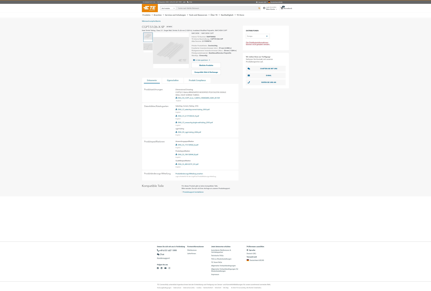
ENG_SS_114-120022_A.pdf (188, 145)
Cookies (199, 288)
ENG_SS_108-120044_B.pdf (188, 154)
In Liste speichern (201, 60)
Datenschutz (177, 288)
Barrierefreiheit (208, 288)
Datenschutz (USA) (188, 288)
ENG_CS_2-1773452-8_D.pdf (188, 116)
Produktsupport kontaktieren (193, 192)
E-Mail (268, 75)
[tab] (152, 81)
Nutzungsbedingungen (164, 288)
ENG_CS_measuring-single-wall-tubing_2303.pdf (195, 122)
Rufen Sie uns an (268, 82)
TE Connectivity (150, 8)
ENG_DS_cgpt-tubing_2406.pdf (189, 132)
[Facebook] (159, 268)
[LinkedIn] (162, 268)
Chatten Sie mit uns (268, 69)
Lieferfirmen (191, 253)
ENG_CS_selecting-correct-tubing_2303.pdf (194, 109)
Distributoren (192, 250)
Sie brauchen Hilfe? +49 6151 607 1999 (169, 2)
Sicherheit (218, 288)
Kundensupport (163, 258)
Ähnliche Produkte (206, 65)
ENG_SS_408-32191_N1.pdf (188, 164)
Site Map (226, 288)
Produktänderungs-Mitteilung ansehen (189, 174)
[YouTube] (166, 268)
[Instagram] (170, 268)
